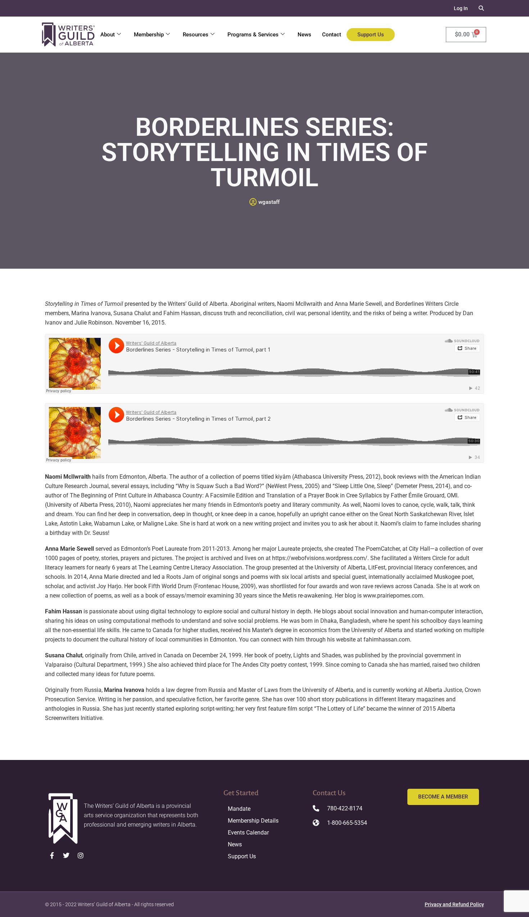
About (107, 34)
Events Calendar (248, 832)
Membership (149, 34)
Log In (461, 8)
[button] (481, 8)
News (304, 34)
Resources (195, 34)
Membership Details (253, 820)
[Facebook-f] (52, 855)
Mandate (239, 808)
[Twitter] (66, 855)
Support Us (370, 34)
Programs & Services (253, 34)
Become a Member (443, 796)
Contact (331, 34)
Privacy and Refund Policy (454, 904)
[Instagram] (80, 855)
